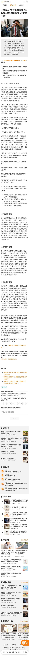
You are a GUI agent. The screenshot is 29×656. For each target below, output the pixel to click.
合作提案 (14, 644)
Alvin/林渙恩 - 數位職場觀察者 (12, 60)
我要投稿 (5, 644)
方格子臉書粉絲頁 (12, 359)
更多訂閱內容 (24, 540)
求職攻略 (5, 5)
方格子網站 (3, 359)
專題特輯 (21, 5)
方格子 (24, 60)
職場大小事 (13, 5)
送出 (14, 418)
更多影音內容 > (24, 621)
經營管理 (4, 387)
